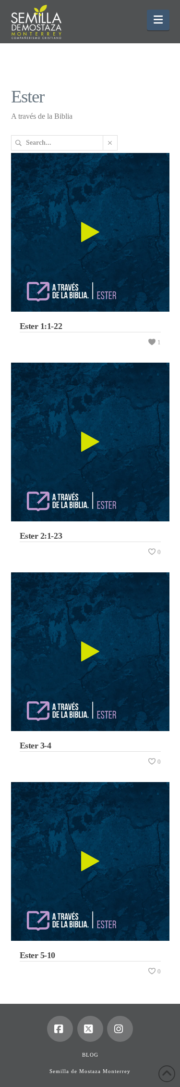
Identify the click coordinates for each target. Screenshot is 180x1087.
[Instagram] (120, 1029)
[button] (158, 20)
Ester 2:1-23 (41, 536)
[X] (90, 1029)
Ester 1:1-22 (41, 326)
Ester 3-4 (35, 745)
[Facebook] (60, 1029)
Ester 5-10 (38, 955)
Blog (90, 1055)
